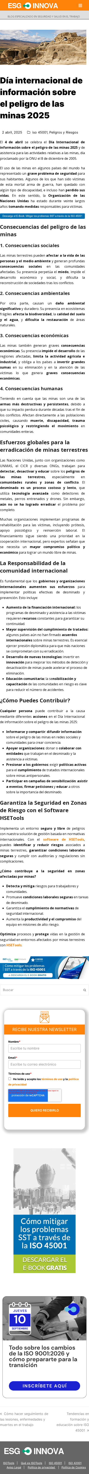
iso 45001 (39, 132)
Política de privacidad (42, 1467)
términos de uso (52, 1079)
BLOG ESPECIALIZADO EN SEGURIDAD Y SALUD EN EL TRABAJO (44, 16)
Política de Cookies (73, 1467)
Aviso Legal (14, 1467)
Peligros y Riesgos (63, 132)
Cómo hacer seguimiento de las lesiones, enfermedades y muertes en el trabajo (24, 1419)
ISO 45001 (55, 1463)
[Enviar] (84, 990)
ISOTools (8, 1463)
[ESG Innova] (34, 1451)
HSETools (14, 945)
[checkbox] (44, 1081)
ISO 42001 (75, 1463)
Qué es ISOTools (31, 1463)
